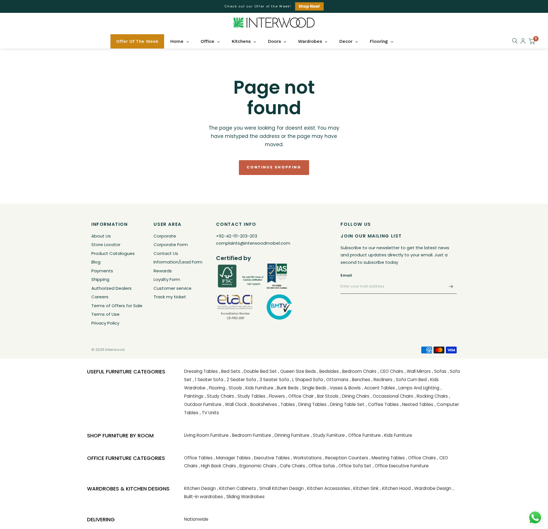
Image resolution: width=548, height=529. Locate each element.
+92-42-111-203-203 (236, 236)
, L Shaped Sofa (306, 380)
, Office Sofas (321, 466)
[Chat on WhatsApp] (535, 517)
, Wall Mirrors (418, 371)
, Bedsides (328, 371)
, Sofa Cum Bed (410, 380)
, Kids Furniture (258, 388)
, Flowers (276, 396)
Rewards (163, 271)
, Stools (234, 388)
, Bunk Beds (287, 388)
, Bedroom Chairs (358, 371)
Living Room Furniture (206, 435)
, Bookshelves (262, 404)
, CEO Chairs (390, 371)
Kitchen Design (200, 488)
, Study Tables (250, 396)
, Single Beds (313, 388)
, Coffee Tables (382, 404)
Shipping (100, 279)
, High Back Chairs (217, 466)
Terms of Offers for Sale (116, 306)
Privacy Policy (105, 323)
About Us (101, 236)
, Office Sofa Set (354, 466)
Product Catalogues (113, 253)
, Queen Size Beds (297, 371)
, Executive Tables (271, 458)
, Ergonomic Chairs (256, 466)
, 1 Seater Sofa (208, 380)
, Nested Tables (416, 404)
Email (346, 275)
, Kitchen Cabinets (236, 488)
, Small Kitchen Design (280, 488)
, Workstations (306, 458)
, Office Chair (300, 396)
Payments (102, 271)
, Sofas (439, 371)
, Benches (360, 380)
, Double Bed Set (259, 371)
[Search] (515, 41)
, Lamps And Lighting (417, 388)
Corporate (165, 236)
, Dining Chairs (354, 396)
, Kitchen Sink (365, 488)
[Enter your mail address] (451, 286)
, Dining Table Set (346, 404)
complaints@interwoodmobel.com (253, 243)
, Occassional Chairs (392, 396)
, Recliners (382, 380)
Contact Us (166, 253)
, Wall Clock (235, 404)
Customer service (173, 288)
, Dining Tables (311, 404)
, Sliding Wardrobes (244, 497)
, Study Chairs (219, 396)
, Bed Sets (229, 371)
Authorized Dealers (111, 288)
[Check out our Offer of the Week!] (273, 6)
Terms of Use (105, 314)
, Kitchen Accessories (327, 488)
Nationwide (196, 519)
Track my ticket (170, 297)
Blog (95, 262)
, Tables (287, 404)
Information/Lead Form (178, 262)
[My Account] (523, 41)
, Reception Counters (345, 458)
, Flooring (216, 388)
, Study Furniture (328, 435)
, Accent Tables (378, 388)
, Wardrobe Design (431, 488)
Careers (99, 297)
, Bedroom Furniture (250, 435)
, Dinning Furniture (291, 435)
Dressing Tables (201, 371)
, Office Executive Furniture (401, 466)
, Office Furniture (363, 435)
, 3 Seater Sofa (273, 380)
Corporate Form (171, 245)
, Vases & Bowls (344, 388)
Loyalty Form (167, 279)
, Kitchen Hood (395, 488)
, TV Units (209, 413)
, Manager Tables (232, 458)
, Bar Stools (327, 396)
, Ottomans (336, 380)
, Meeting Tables (387, 458)
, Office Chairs (421, 458)
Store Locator (105, 245)
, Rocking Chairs (431, 396)
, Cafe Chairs (291, 466)
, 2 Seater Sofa (240, 380)
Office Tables (198, 458)
